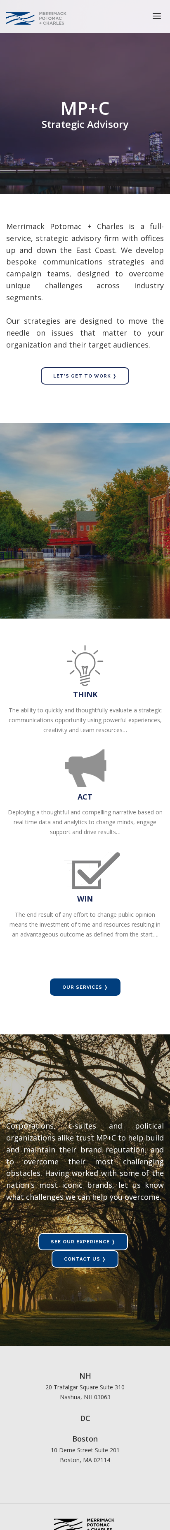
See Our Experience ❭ (83, 1242)
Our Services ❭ (85, 987)
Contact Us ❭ (85, 1259)
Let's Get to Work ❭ (85, 376)
